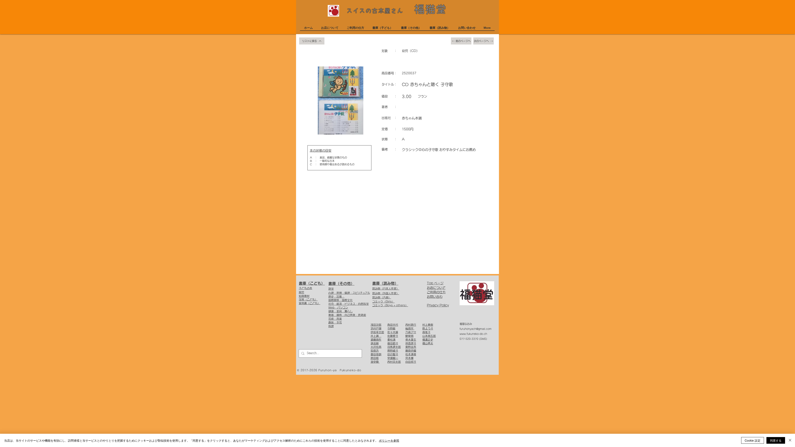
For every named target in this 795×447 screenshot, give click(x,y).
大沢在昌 (376, 347)
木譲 (395, 332)
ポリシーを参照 (389, 440)
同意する (776, 440)
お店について (436, 287)
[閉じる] (790, 440)
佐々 (390, 332)
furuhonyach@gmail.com (475, 329)
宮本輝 (409, 358)
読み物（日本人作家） (385, 288)
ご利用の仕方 (436, 292)
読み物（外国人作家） (385, 293)
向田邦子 (410, 361)
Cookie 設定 (752, 440)
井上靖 (376, 336)
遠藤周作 (376, 339)
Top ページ (435, 283)
